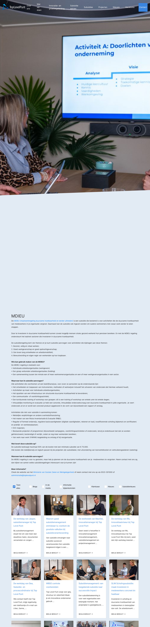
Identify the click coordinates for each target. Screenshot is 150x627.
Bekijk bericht (20, 553)
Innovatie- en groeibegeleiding (57, 7)
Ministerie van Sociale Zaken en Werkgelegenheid (53, 472)
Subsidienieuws (128, 487)
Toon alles (18, 486)
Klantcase (96, 487)
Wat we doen (39, 7)
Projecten (102, 7)
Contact (143, 7)
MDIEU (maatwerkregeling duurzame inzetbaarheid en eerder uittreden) (43, 321)
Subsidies (88, 7)
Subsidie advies (74, 7)
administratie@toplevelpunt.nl (23, 475)
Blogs (35, 487)
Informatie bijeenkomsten (69, 486)
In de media (48, 486)
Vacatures (129, 7)
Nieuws (116, 7)
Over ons (29, 7)
